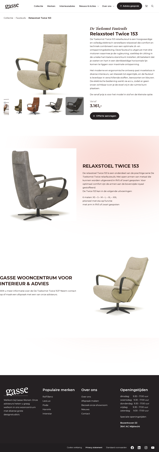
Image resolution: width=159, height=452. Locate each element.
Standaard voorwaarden (116, 447)
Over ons (106, 6)
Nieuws (85, 409)
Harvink (47, 409)
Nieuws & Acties (87, 6)
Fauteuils (21, 18)
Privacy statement (94, 447)
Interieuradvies (67, 6)
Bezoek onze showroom (94, 405)
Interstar (47, 413)
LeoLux (46, 401)
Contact (85, 413)
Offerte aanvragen (106, 116)
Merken (51, 6)
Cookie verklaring (74, 447)
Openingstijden (134, 390)
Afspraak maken (90, 401)
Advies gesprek (131, 6)
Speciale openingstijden (133, 416)
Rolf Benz (48, 396)
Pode (45, 405)
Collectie (38, 6)
